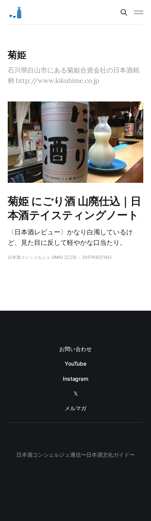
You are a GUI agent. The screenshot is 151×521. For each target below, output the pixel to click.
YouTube (75, 363)
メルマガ (75, 408)
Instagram (75, 378)
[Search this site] (124, 12)
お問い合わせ (75, 349)
